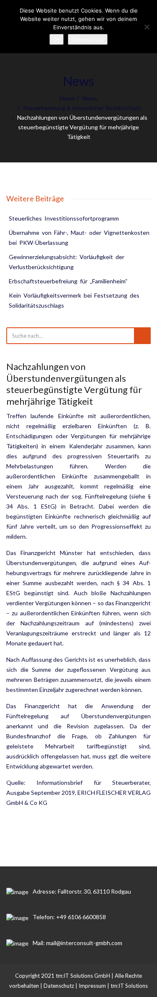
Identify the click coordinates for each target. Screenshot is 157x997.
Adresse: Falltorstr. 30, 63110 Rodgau (82, 891)
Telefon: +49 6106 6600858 (69, 916)
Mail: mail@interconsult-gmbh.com (77, 942)
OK (56, 39)
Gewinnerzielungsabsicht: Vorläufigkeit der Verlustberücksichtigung (67, 261)
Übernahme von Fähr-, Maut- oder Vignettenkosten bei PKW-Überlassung (80, 237)
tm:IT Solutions (129, 985)
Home (67, 98)
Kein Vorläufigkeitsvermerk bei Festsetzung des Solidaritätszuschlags (75, 300)
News (90, 98)
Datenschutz (59, 985)
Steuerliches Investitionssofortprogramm (64, 218)
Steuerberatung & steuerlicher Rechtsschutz (82, 107)
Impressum (92, 985)
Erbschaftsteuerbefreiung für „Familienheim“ (68, 281)
